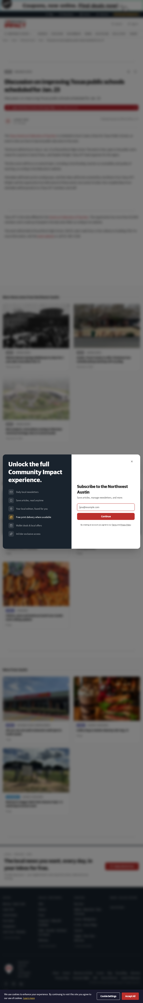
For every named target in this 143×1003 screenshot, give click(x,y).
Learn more (29, 998)
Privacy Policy (126, 525)
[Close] (132, 461)
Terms (114, 525)
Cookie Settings (108, 996)
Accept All (130, 996)
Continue (106, 516)
